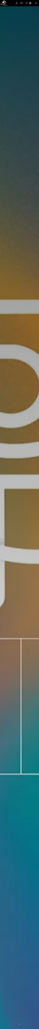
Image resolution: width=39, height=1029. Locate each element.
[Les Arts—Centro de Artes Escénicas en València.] (3, 3)
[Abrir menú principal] (36, 3)
